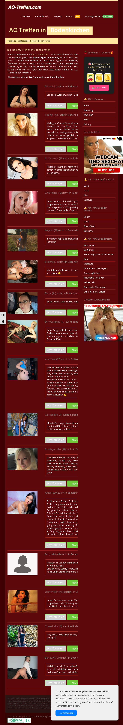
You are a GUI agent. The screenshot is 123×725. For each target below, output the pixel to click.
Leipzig (87, 124)
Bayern (33, 41)
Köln (86, 119)
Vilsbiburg (88, 263)
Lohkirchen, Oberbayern (95, 268)
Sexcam (72, 16)
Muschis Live (28, 716)
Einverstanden (66, 712)
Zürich (87, 216)
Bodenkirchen (75, 87)
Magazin (58, 16)
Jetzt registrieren (98, 16)
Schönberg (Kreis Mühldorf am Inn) (99, 256)
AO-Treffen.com (40, 54)
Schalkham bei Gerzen (94, 291)
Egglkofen (89, 249)
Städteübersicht (42, 16)
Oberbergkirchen (92, 273)
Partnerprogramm (44, 716)
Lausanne (88, 230)
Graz (86, 190)
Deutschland (23, 41)
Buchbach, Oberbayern (95, 287)
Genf (86, 221)
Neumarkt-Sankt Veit (94, 277)
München (88, 114)
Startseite (25, 16)
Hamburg (88, 110)
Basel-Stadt (89, 226)
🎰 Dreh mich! (99, 87)
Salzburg (88, 199)
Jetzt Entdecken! (55, 105)
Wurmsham (89, 245)
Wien (86, 185)
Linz (86, 195)
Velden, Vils (89, 282)
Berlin (87, 105)
